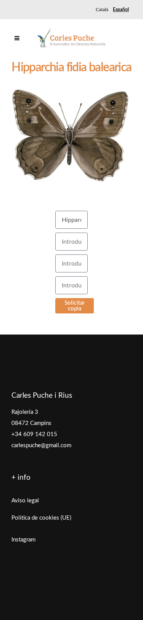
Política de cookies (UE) (41, 518)
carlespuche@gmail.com (41, 445)
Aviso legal (25, 501)
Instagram (23, 540)
